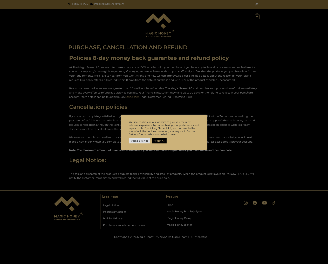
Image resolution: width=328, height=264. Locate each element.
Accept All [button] (159, 140)
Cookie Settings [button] (139, 140)
